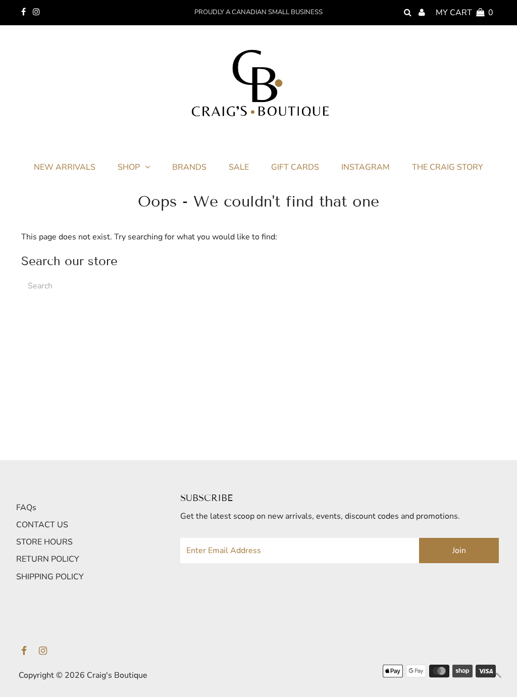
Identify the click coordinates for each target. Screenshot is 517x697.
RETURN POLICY (47, 559)
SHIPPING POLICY (50, 576)
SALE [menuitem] (239, 167)
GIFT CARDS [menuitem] (295, 167)
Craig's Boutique (117, 675)
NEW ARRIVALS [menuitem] (64, 167)
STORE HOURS (44, 541)
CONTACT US (42, 524)
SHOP (129, 167)
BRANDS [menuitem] (189, 167)
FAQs (26, 507)
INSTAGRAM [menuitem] (365, 167)
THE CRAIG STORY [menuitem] (447, 167)
